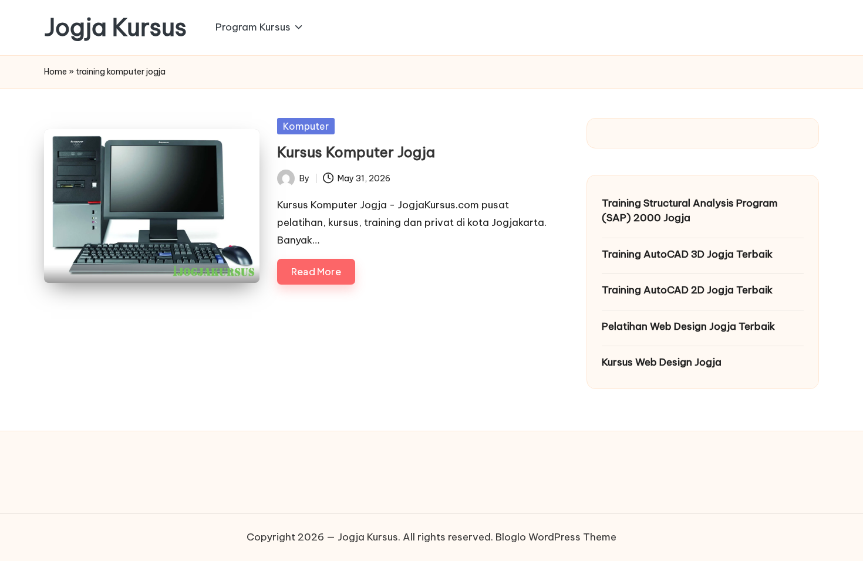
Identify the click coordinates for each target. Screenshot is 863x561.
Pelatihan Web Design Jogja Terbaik (688, 326)
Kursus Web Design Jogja (662, 362)
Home (55, 71)
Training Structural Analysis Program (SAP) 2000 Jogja (690, 211)
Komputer (306, 126)
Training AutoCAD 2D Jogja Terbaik (687, 289)
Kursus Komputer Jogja (356, 152)
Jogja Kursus (115, 27)
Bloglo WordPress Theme (555, 536)
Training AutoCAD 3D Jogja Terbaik (687, 254)
